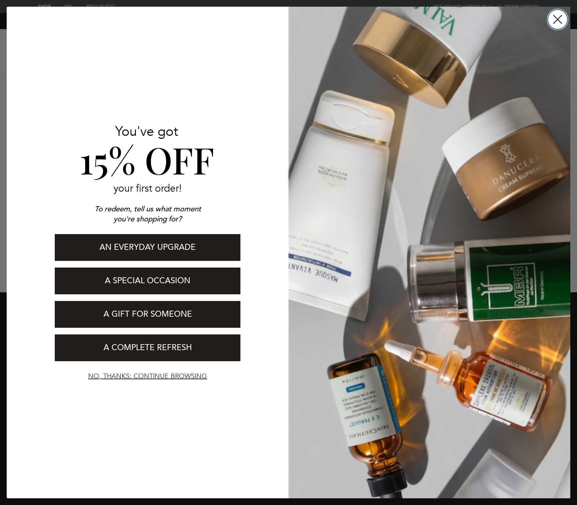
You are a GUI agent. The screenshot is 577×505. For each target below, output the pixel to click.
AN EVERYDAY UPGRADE (148, 247)
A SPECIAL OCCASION (147, 280)
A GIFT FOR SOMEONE (148, 314)
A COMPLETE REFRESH (148, 347)
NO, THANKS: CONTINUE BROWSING (147, 376)
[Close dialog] (558, 19)
